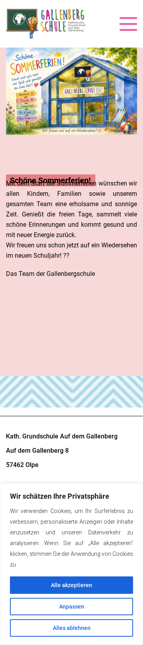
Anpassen (71, 606)
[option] (71, 171)
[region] (71, 564)
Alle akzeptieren (71, 585)
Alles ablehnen (72, 628)
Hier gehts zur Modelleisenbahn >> (54, 318)
